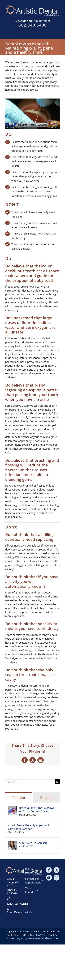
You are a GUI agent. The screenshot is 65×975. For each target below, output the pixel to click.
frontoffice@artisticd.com (21, 912)
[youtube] (49, 878)
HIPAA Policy (41, 935)
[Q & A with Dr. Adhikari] (12, 843)
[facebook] (49, 870)
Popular (18, 797)
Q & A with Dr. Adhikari (33, 842)
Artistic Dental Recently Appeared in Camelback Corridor (29, 827)
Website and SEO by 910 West (43, 938)
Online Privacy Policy (16, 938)
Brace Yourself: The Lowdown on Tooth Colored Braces (37, 809)
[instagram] (56, 878)
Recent (46, 797)
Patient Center (29, 871)
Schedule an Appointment (32, 880)
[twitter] (56, 870)
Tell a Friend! (29, 890)
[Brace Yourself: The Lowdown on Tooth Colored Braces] (12, 808)
